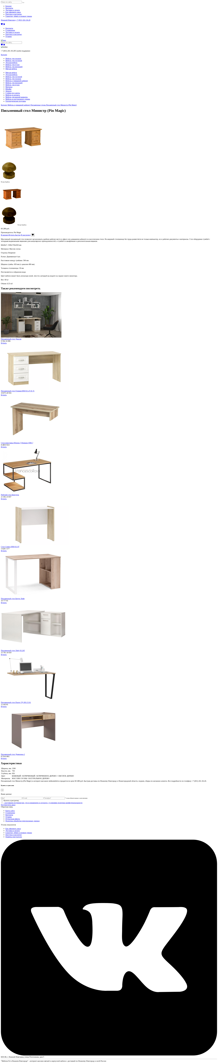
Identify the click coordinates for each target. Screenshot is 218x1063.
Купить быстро (15, 235)
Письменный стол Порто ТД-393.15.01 (16, 702)
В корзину (5, 235)
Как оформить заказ (13, 12)
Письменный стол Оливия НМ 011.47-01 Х (17, 391)
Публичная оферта (12, 819)
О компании (10, 30)
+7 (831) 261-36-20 (23, 20)
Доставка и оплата (12, 10)
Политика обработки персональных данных (22, 821)
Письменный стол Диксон (11, 339)
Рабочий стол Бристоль (10, 495)
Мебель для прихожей (13, 67)
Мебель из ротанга (12, 95)
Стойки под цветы (12, 93)
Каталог (8, 6)
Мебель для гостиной (13, 61)
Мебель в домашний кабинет (16, 81)
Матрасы (8, 87)
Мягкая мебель (11, 69)
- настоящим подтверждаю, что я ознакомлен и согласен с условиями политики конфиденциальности (43, 803)
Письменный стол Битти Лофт (13, 599)
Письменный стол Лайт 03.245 (13, 650)
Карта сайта (10, 811)
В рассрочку (26, 235)
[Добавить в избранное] (33, 235)
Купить (4, 343)
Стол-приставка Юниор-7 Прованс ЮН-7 (17, 443)
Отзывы (8, 36)
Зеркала (8, 91)
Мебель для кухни (12, 65)
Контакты (9, 8)
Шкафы (8, 89)
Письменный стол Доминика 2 (13, 754)
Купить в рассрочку (11, 800)
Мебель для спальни (13, 59)
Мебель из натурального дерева (17, 99)
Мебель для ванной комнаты (16, 97)
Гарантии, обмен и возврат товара (18, 16)
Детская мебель (11, 63)
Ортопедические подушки (15, 101)
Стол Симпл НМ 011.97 (10, 547)
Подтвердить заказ (8, 805)
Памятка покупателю (13, 837)
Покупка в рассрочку (13, 14)
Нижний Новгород (8, 20)
